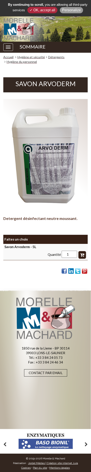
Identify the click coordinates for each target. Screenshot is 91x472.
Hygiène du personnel (22, 62)
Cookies (26, 467)
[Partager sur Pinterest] (85, 271)
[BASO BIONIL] (45, 441)
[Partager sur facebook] (64, 271)
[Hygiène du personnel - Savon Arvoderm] (45, 155)
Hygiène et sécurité (31, 57)
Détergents (56, 57)
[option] (45, 441)
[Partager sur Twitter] (78, 271)
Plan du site (40, 467)
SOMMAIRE (33, 47)
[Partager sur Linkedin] (71, 271)
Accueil (8, 57)
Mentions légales (59, 467)
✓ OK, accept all (42, 10)
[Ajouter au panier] (82, 254)
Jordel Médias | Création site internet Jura (53, 463)
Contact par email (46, 373)
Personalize (71, 10)
